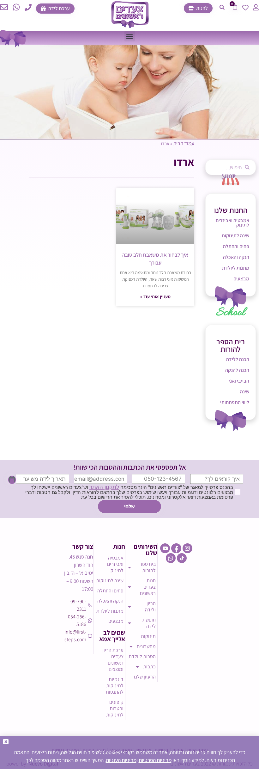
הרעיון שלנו (145, 676)
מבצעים (241, 278)
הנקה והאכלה (236, 257)
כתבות (149, 666)
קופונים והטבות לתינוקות (114, 708)
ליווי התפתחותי (234, 402)
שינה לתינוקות (235, 235)
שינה (244, 391)
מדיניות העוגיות (121, 760)
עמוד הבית (183, 143)
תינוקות (148, 636)
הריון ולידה (150, 606)
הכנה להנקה (237, 370)
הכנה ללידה (237, 359)
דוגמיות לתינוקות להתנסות (114, 685)
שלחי (129, 506)
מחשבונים (146, 646)
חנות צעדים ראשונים (148, 587)
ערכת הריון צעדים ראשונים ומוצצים (112, 659)
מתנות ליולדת (235, 268)
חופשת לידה (149, 622)
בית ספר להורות (148, 567)
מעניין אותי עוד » (155, 296)
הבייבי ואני (239, 381)
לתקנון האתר (104, 487)
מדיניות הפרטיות (155, 760)
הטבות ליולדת (142, 656)
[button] (222, 7)
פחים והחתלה (236, 246)
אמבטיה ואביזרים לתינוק (232, 222)
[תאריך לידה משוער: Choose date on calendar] (12, 480)
